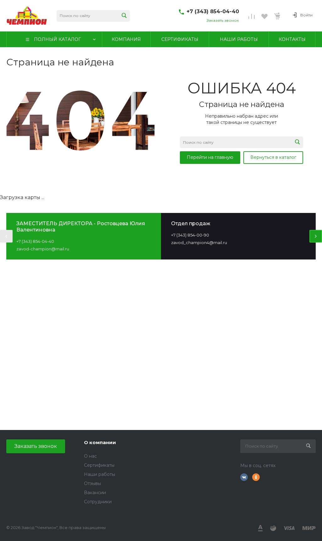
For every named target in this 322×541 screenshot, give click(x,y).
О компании (100, 442)
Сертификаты (99, 465)
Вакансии (95, 492)
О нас (90, 456)
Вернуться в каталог (273, 157)
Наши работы (99, 474)
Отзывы (92, 483)
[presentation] (6, 236)
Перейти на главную (210, 157)
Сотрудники (98, 502)
